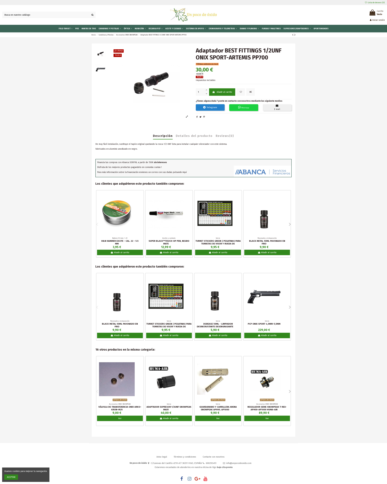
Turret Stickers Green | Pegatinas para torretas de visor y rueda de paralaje (218, 244)
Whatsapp (245, 108)
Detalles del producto (194, 136)
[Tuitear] (201, 117)
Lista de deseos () (376, 2)
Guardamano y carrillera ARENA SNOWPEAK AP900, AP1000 (218, 408)
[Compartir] (197, 117)
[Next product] (295, 35)
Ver (120, 418)
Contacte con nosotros (213, 457)
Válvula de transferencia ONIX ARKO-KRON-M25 (119, 408)
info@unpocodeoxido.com (238, 463)
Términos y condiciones (185, 457)
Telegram (211, 107)
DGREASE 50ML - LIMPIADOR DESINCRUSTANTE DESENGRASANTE (215, 325)
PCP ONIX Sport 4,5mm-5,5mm (264, 323)
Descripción (163, 136)
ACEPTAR (11, 477)
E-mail (277, 109)
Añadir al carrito (224, 92)
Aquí (184, 172)
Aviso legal (162, 457)
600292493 (211, 463)
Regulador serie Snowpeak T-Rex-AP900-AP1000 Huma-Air (267, 408)
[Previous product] (293, 35)
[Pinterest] (204, 117)
